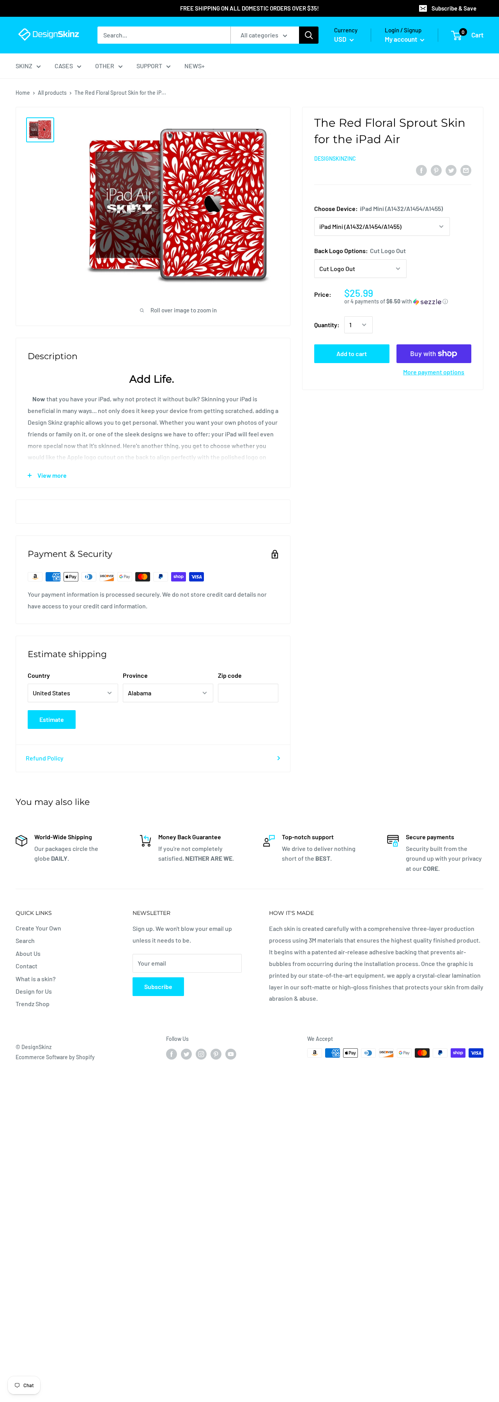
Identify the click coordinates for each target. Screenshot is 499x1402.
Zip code (230, 675)
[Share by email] (465, 170)
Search (25, 940)
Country (39, 675)
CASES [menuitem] (64, 65)
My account (401, 39)
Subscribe (158, 986)
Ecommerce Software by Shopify (55, 1057)
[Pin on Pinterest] (436, 170)
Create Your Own (38, 928)
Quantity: (327, 324)
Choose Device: (378, 208)
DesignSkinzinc (335, 158)
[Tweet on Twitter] (451, 170)
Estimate (51, 719)
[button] (407, 301)
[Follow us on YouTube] (230, 1053)
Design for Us (34, 991)
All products (52, 92)
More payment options (433, 372)
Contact (26, 966)
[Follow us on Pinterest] (216, 1053)
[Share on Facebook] (421, 170)
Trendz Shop (33, 1003)
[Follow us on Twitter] (186, 1053)
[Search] (309, 35)
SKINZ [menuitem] (24, 65)
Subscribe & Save (454, 8)
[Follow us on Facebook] (171, 1053)
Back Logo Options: (360, 250)
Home (23, 92)
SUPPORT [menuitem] (149, 65)
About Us (28, 953)
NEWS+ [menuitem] (194, 65)
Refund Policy (45, 758)
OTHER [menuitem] (104, 65)
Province (135, 675)
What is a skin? (36, 978)
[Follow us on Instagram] (201, 1053)
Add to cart (351, 353)
